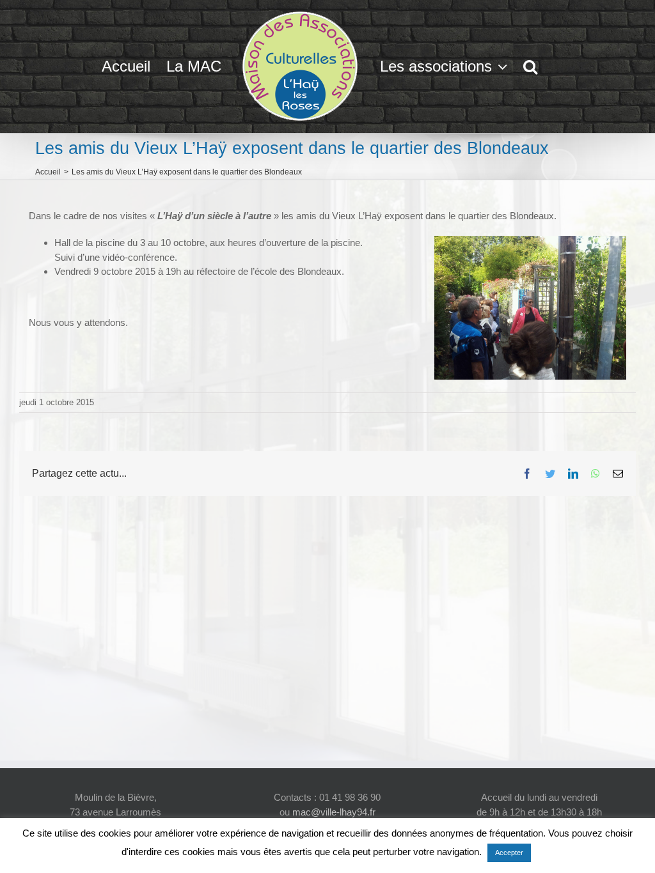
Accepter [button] (509, 852)
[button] (530, 66)
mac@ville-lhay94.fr (333, 812)
